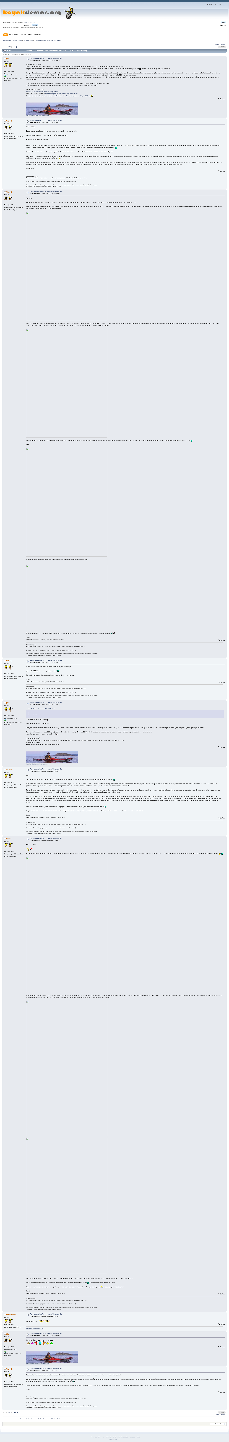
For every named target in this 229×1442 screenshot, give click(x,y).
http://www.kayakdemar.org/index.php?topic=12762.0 (73, 96)
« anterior (217, 44)
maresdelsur (11, 1314)
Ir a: (209, 1424)
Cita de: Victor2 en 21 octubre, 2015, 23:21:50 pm (41, 708)
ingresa (26, 22)
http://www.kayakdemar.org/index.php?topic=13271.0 (43, 92)
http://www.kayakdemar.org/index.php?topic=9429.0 (61, 94)
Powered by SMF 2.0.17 (97, 1437)
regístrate (32, 22)
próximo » (223, 44)
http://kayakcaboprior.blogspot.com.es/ (37, 115)
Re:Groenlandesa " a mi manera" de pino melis (46, 58)
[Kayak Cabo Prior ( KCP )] (5, 77)
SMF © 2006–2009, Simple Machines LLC (117, 1437)
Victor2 (9, 121)
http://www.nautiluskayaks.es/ (34, 1328)
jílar (7, 58)
